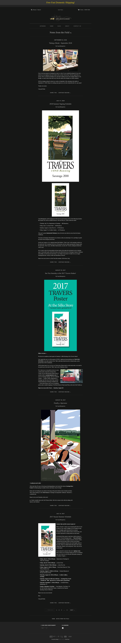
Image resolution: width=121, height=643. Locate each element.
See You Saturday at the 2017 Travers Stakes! (60, 273)
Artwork (43, 26)
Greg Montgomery (50, 625)
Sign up (62, 9)
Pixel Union (67, 639)
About (67, 26)
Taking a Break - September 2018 (60, 43)
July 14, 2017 (60, 513)
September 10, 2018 (60, 40)
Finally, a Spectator (60, 403)
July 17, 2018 (60, 100)
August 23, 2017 (60, 270)
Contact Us (77, 26)
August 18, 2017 (60, 400)
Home (51, 26)
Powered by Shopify (55, 639)
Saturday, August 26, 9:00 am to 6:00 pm (49, 578)
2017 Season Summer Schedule (60, 517)
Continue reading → (64, 92)
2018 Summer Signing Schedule (60, 104)
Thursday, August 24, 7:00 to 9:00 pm (49, 574)
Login (59, 9)
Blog (59, 26)
